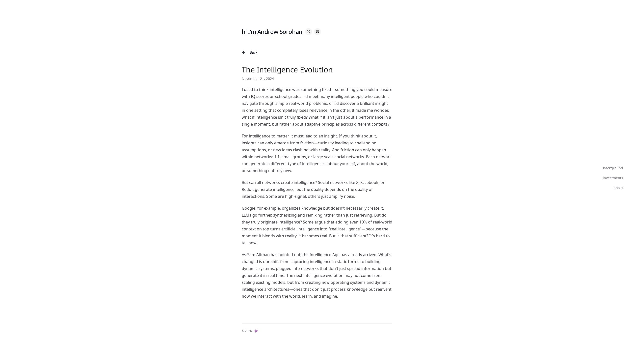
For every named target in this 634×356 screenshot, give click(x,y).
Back (253, 52)
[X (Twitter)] (308, 31)
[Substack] (317, 31)
